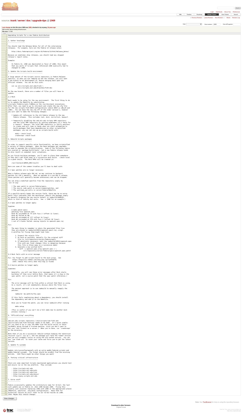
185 (6, 370)
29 (6, 86)
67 (6, 155)
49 (6, 122)
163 (6, 330)
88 (6, 193)
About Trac (227, 11)
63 (6, 148)
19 (6, 67)
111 (6, 235)
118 (6, 248)
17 (6, 64)
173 (6, 348)
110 (6, 234)
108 (6, 230)
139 (6, 286)
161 (6, 326)
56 (6, 135)
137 (6, 283)
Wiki (180, 14)
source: (6, 20)
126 (6, 263)
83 (6, 184)
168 (6, 339)
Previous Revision (197, 17)
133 (6, 276)
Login (212, 11)
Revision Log (236, 17)
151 (6, 308)
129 (6, 268)
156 (6, 317)
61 (6, 144)
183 (6, 366)
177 (6, 356)
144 (6, 295)
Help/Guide (219, 11)
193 (6, 385)
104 (6, 223)
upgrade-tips (39, 20)
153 (6, 311)
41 (6, 108)
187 (6, 374)
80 (6, 179)
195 (6, 388)
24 (6, 76)
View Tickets (225, 14)
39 (6, 104)
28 (6, 84)
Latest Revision (208, 17)
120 (6, 252)
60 (6, 142)
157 (6, 319)
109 (6, 232)
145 (6, 297)
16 (6, 62)
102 (6, 219)
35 (6, 96)
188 (6, 376)
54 (6, 132)
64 (6, 150)
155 (6, 315)
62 (6, 146)
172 (6, 346)
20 (6, 69)
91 (6, 199)
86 (6, 190)
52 (6, 128)
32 (6, 91)
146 (6, 299)
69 (6, 159)
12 (6, 55)
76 (6, 171)
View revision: (208, 24)
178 (6, 357)
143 (6, 294)
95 (6, 206)
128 (6, 267)
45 (6, 115)
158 (6, 320)
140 (6, 288)
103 (6, 221)
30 (6, 87)
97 (6, 209)
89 (6, 195)
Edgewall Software (24, 410)
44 (6, 113)
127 (6, 265)
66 (6, 154)
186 (6, 372)
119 (6, 250)
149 (6, 304)
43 (6, 111)
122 (6, 256)
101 (6, 217)
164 (6, 332)
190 (6, 379)
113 (6, 239)
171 (6, 344)
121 (6, 254)
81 (6, 180)
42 (6, 109)
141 (6, 290)
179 (6, 359)
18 (6, 65)
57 (6, 137)
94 (6, 204)
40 (6, 106)
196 (6, 390)
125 (6, 261)
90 (6, 197)
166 (6, 335)
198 (6, 394)
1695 (30, 27)
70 (6, 161)
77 (6, 173)
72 (6, 164)
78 (6, 175)
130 (6, 270)
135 (6, 279)
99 (6, 213)
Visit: (184, 24)
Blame (228, 17)
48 (6, 120)
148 (6, 302)
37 (6, 100)
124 (6, 259)
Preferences (236, 11)
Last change (6, 27)
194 (6, 387)
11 (6, 53)
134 (6, 277)
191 (6, 381)
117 (6, 247)
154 (6, 313)
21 (6, 71)
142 (6, 292)
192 (6, 383)
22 (6, 73)
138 (6, 285)
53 (6, 130)
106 (6, 226)
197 (6, 392)
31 (6, 89)
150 (6, 306)
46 (6, 117)
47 (6, 119)
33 (6, 93)
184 (6, 368)
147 (6, 301)
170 (6, 343)
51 (6, 126)
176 (6, 354)
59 (6, 141)
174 (6, 350)
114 (6, 241)
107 (6, 228)
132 (6, 274)
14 (6, 58)
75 (6, 170)
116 (6, 245)
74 (6, 168)
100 (6, 215)
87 (6, 192)
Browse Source (211, 14)
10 (6, 51)
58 (6, 139)
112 (6, 237)
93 (6, 202)
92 (6, 201)
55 (6, 133)
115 (6, 243)
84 (6, 186)
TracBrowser (207, 402)
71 (6, 163)
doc (28, 20)
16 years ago (51, 27)
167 (6, 337)
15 (6, 60)
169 (6, 341)
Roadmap (199, 14)
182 (6, 365)
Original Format (121, 407)
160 (6, 324)
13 (6, 57)
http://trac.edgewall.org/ (234, 410)
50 (6, 124)
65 (6, 152)
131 (6, 272)
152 (6, 310)
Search (236, 14)
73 (6, 166)
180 (6, 361)
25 (6, 78)
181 (6, 363)
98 (6, 211)
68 (6, 157)
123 (6, 257)
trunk (13, 20)
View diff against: (228, 24)
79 (6, 177)
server (21, 20)
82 (6, 182)
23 (6, 75)
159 (6, 322)
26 (6, 80)
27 (6, 82)
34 (6, 95)
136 (6, 281)
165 (6, 333)
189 (6, 378)
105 (6, 224)
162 (6, 328)
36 (6, 98)
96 (6, 208)
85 (6, 188)
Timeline (189, 14)
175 (6, 352)
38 (6, 102)
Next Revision (219, 17)
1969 (52, 20)
